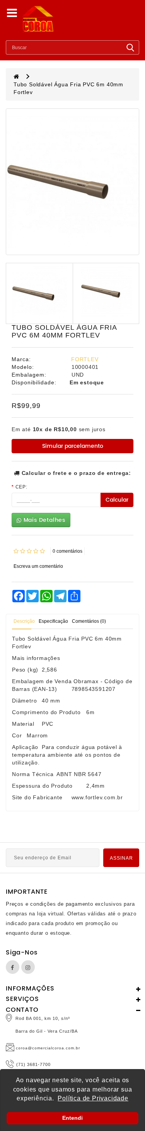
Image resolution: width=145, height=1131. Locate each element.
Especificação (53, 621)
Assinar (121, 858)
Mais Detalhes (43, 520)
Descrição (24, 621)
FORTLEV (85, 359)
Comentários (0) (89, 621)
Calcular (117, 499)
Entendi (72, 1118)
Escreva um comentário (38, 566)
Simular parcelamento (72, 446)
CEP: (21, 487)
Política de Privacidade (93, 1098)
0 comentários (67, 551)
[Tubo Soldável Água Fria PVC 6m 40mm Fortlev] (72, 181)
